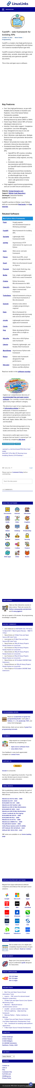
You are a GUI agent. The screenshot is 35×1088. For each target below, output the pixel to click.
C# (17, 721)
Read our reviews (25, 949)
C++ (14, 721)
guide (23, 962)
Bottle (5, 275)
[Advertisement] (17, 83)
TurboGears (7, 295)
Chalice (5, 281)
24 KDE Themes (7, 1039)
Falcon (5, 257)
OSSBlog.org (6, 1076)
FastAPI (5, 231)
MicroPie (6, 338)
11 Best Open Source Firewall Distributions (17, 1027)
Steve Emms (18, 37)
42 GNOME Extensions (9, 1043)
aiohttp (5, 243)
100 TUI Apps (13, 978)
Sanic (5, 251)
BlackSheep (7, 350)
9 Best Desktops (7, 1037)
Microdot (6, 365)
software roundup (24, 371)
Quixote (5, 304)
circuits (5, 320)
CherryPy (6, 287)
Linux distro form (16, 749)
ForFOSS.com (6, 1074)
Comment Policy (17, 472)
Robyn (5, 357)
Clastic (5, 326)
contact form (15, 754)
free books (22, 204)
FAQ (3, 1070)
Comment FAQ (7, 1072)
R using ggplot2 (17, 611)
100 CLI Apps (13, 980)
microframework (8, 444)
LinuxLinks (28, 1086)
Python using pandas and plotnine (20, 609)
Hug (4, 330)
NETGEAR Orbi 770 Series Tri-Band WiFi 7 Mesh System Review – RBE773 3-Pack (17, 631)
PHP (27, 721)
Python (18, 444)
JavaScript (22, 721)
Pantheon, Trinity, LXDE (10, 1045)
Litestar (5, 344)
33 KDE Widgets (7, 1041)
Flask (5, 222)
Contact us (5, 1065)
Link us (4, 1068)
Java (27, 719)
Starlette (6, 237)
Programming (6, 39)
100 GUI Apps (13, 976)
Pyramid (6, 269)
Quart (5, 263)
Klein (5, 312)
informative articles (11, 408)
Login (31, 468)
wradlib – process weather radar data (16, 1009)
